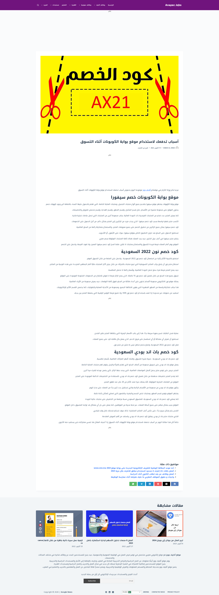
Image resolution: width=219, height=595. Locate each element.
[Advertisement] (109, 28)
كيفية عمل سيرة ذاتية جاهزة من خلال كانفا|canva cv (60, 542)
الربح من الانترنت (143, 148)
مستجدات (55, 5)
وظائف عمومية (86, 5)
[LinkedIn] (150, 484)
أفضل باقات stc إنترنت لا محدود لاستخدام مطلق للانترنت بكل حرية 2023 (142, 471)
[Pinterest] (158, 484)
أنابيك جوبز (147, 190)
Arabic (125, 592)
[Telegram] (141, 484)
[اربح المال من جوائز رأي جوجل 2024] (159, 523)
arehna (146, 592)
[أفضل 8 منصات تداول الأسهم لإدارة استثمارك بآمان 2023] (109, 523)
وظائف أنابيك (100, 5)
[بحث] (38, 5)
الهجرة (74, 5)
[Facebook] (175, 484)
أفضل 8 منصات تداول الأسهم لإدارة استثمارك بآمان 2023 (109, 542)
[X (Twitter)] (166, 484)
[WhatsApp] (133, 484)
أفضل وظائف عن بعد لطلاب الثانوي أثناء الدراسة (152, 474)
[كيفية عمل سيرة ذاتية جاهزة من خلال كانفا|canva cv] (59, 523)
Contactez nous (158, 592)
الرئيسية (111, 5)
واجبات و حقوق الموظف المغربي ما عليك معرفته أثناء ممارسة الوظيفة (142, 477)
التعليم (64, 5)
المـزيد (45, 5)
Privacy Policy (174, 592)
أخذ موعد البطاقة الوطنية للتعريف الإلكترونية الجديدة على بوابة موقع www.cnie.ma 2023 (134, 468)
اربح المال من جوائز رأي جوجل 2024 (167, 540)
